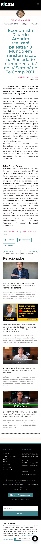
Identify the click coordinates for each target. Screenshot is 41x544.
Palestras (35, 24)
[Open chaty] (35, 538)
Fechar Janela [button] (8, 539)
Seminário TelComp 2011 (28, 77)
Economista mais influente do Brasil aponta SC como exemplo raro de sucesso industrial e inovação (20, 414)
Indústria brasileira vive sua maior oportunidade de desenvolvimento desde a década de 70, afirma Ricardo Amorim (19, 328)
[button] (38, 4)
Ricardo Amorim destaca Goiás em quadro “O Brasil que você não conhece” (19, 370)
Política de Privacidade (28, 535)
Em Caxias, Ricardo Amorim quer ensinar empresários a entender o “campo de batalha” (19, 285)
